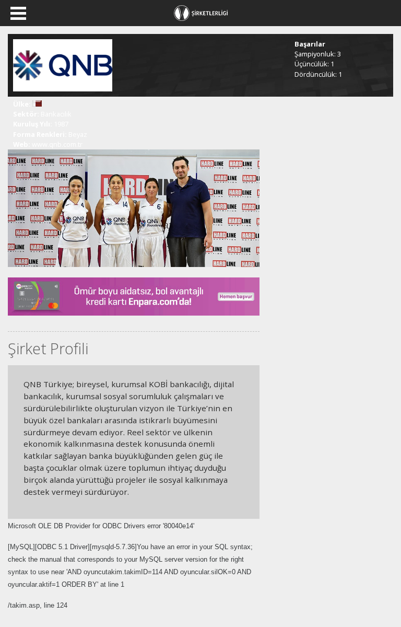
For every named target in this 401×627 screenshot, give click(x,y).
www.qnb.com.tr (57, 144)
